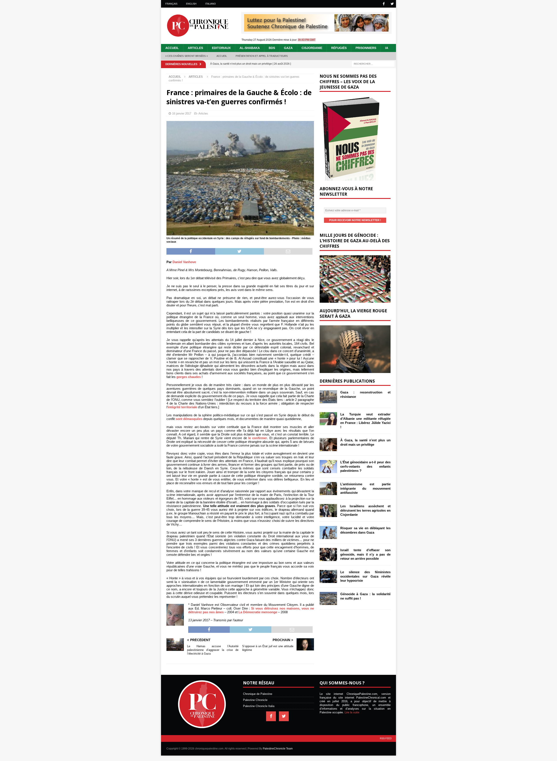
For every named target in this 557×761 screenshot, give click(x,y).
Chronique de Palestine (257, 693)
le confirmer (257, 438)
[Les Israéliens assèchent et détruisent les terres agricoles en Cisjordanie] (328, 510)
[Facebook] (384, 4)
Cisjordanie (312, 48)
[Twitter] (392, 4)
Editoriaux (221, 48)
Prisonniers (366, 48)
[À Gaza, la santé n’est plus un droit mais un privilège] (328, 444)
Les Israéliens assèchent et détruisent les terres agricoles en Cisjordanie (365, 510)
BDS (272, 48)
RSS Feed (386, 738)
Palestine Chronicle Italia (258, 706)
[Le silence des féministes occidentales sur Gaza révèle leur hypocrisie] (328, 576)
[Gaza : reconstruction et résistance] (328, 396)
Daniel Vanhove (184, 262)
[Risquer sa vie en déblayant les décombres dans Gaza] (328, 532)
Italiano (210, 3)
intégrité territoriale (182, 407)
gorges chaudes (188, 377)
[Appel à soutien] (316, 30)
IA (386, 48)
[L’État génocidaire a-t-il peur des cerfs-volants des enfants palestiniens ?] (328, 466)
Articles (195, 48)
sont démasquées (189, 419)
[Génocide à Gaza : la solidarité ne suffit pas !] (328, 598)
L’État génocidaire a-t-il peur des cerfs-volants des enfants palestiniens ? (365, 466)
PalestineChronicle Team (278, 748)
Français (171, 3)
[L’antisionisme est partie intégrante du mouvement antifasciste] (328, 488)
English (191, 3)
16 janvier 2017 (181, 113)
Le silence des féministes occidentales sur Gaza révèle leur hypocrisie (365, 576)
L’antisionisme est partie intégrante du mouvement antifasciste (365, 488)
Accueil (172, 48)
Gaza (288, 48)
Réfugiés (339, 48)
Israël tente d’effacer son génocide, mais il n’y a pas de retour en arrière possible (365, 554)
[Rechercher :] (373, 63)
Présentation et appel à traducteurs (262, 56)
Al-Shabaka (250, 48)
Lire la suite (352, 712)
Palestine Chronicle (255, 700)
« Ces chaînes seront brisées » (186, 56)
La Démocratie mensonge (257, 612)
